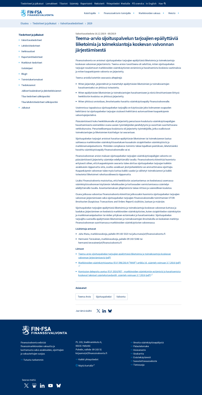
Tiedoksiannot (28, 85)
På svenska (138, 3)
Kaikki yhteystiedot (88, 359)
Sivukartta (138, 353)
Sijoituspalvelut (104, 296)
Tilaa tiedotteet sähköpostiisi (35, 96)
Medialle (125, 3)
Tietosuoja (138, 364)
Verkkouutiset (28, 51)
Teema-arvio (84, 296)
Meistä (171, 13)
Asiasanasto (139, 349)
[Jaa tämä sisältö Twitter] (98, 311)
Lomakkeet (51, 3)
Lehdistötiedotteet (30, 45)
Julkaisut (25, 107)
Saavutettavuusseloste (145, 361)
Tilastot (63, 3)
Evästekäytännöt (142, 357)
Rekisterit (99, 3)
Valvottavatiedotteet (71, 23)
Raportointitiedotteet (32, 57)
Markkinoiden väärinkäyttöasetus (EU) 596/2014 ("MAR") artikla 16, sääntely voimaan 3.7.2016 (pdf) (129, 262)
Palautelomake (141, 346)
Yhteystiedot (113, 3)
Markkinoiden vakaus (149, 13)
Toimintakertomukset (32, 79)
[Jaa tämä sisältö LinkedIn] (104, 311)
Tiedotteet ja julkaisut (32, 3)
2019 (89, 23)
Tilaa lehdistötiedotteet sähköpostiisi (39, 102)
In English (151, 3)
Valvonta (121, 296)
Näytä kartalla (85, 365)
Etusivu (25, 23)
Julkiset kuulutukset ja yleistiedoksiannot (41, 90)
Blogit (24, 73)
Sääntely (74, 3)
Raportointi (86, 3)
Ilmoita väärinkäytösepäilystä (148, 342)
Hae (161, 3)
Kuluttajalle (90, 13)
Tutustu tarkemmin (33, 359)
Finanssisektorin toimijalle (117, 13)
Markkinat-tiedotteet (31, 62)
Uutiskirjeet (27, 68)
